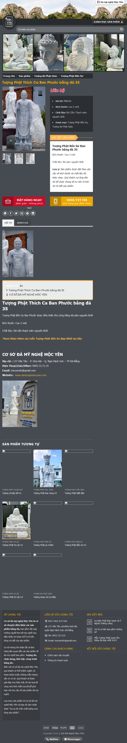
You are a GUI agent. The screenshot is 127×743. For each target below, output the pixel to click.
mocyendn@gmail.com (65, 640)
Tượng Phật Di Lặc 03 (12, 597)
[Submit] (121, 29)
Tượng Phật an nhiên (43, 545)
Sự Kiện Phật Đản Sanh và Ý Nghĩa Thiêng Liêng (107, 622)
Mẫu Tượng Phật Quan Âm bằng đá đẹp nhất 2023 (107, 639)
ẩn (21, 285)
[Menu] (108, 21)
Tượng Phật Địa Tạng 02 (45, 493)
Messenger (74, 739)
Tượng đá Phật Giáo (45, 75)
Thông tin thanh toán (58, 660)
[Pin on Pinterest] (27, 213)
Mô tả (8, 223)
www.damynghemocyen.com (30, 375)
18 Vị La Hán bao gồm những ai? (108, 630)
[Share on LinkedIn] (33, 213)
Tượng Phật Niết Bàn (74, 493)
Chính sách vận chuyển (58, 655)
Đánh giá (22, 223)
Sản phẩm (24, 75)
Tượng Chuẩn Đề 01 (12, 493)
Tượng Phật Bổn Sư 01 (75, 545)
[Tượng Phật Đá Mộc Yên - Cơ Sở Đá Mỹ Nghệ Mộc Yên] (9, 22)
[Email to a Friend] (21, 213)
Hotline (53, 739)
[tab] (8, 222)
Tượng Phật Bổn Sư (72, 75)
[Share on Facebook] (10, 213)
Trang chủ (9, 75)
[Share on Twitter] (16, 213)
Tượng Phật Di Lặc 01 (12, 545)
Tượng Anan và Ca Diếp (44, 597)
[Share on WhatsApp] (5, 213)
